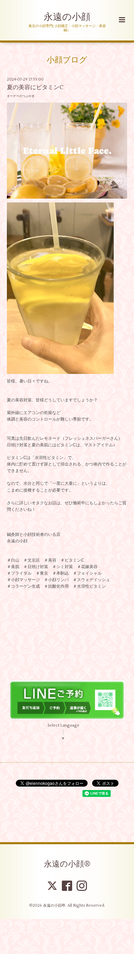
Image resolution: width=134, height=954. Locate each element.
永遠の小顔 (67, 17)
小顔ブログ (67, 60)
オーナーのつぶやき (21, 96)
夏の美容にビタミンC (35, 87)
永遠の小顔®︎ (67, 864)
